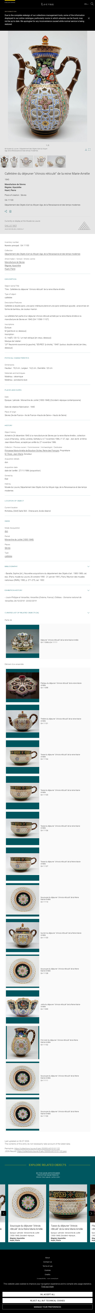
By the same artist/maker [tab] (48, 1173)
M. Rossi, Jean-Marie (14, 454)
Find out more (47, 1286)
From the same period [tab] (48, 1175)
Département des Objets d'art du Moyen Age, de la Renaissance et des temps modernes (42, 254)
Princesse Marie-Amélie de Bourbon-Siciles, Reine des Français (32, 450)
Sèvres (7, 548)
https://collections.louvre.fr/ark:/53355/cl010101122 (37, 1148)
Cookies (48, 1270)
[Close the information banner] (88, 18)
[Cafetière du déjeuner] (14, 161)
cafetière (8, 556)
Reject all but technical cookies (47, 1301)
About (47, 1258)
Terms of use (47, 1266)
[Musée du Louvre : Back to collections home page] (47, 4)
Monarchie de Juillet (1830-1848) (19, 539)
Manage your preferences (47, 1307)
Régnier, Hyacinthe (13, 187)
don (6, 531)
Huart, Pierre (10, 190)
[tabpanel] (47, 1213)
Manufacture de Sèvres (15, 184)
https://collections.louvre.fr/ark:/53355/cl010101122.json (42, 1151)
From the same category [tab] (48, 1177)
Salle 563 (11, 226)
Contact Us (47, 1262)
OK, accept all (47, 1294)
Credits (47, 1274)
